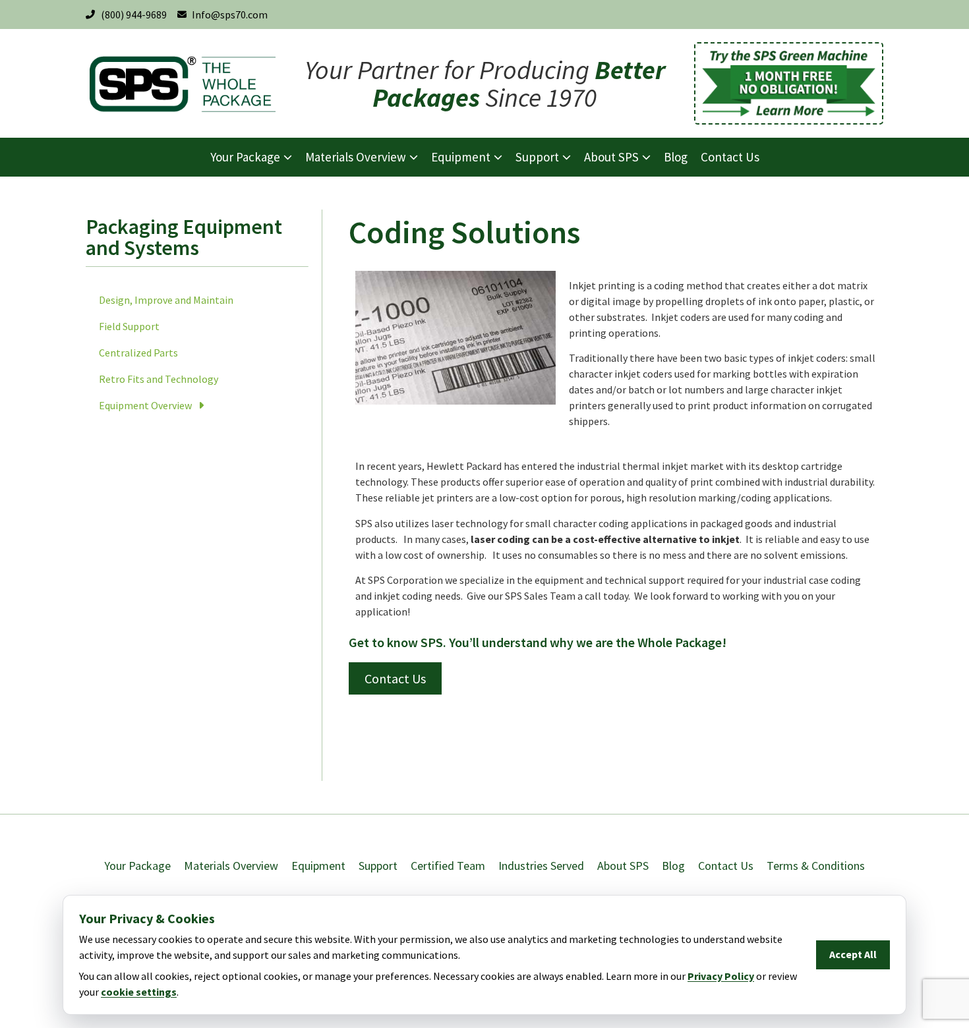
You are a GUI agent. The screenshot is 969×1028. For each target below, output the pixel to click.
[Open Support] (566, 157)
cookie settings (139, 991)
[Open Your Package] (287, 157)
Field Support (129, 326)
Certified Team (448, 865)
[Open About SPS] (646, 157)
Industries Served (541, 865)
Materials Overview (231, 865)
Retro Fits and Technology (158, 379)
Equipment (318, 865)
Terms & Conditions (816, 865)
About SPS (623, 865)
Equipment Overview (145, 405)
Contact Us (725, 865)
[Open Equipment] (498, 157)
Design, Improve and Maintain (166, 299)
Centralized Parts (138, 352)
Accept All (853, 954)
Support (378, 865)
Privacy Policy (721, 976)
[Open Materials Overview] (413, 157)
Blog (673, 865)
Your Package (137, 865)
